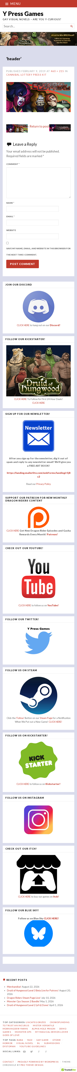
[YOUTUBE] (24, 1051)
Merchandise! (14, 986)
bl (38, 1043)
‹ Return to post (38, 126)
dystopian (9, 1046)
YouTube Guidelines (33, 1046)
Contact (8, 1062)
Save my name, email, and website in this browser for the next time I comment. (38, 251)
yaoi (30, 1040)
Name (10, 203)
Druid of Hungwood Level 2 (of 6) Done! (28, 1005)
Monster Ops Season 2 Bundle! (23, 1001)
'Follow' (20, 718)
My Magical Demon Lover (51, 1032)
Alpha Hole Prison (44, 1028)
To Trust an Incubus (16, 1025)
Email (10, 216)
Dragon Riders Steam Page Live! (24, 997)
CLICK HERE (23, 325)
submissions (52, 1043)
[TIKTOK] (39, 1051)
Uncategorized (36, 1022)
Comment (13, 164)
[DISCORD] (46, 1051)
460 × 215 (57, 71)
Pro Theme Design (32, 1065)
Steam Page (46, 718)
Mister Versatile (43, 1025)
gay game (42, 1040)
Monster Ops (23, 1032)
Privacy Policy (43, 484)
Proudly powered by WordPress (38, 1062)
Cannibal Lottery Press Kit (26, 74)
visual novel (24, 1043)
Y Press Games (23, 13)
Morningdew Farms (15, 1028)
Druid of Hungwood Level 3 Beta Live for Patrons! (33, 990)
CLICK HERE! (55, 721)
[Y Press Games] (38, 39)
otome (56, 1040)
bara (20, 1040)
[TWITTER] (31, 1051)
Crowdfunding (60, 1022)
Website (11, 230)
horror (8, 1043)
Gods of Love (11, 1035)
